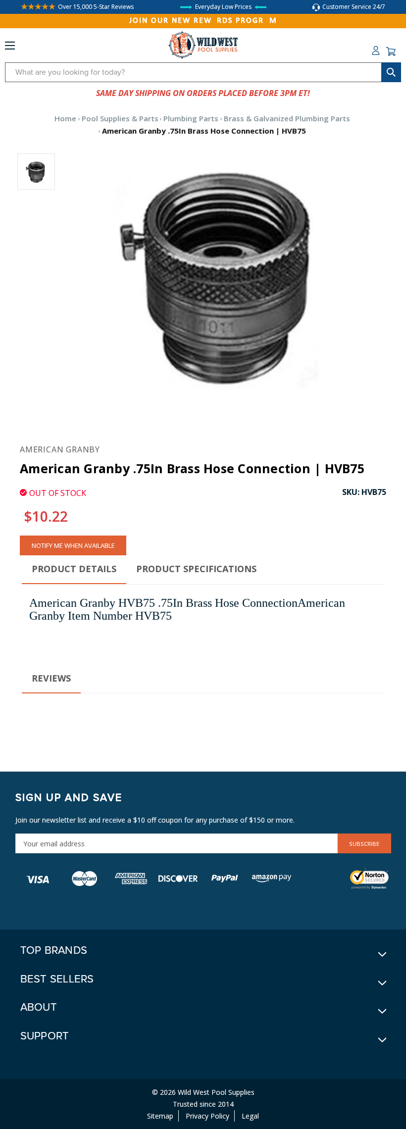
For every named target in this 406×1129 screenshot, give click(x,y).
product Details (74, 569)
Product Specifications (196, 569)
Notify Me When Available (73, 545)
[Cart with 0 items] (391, 51)
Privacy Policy (207, 1116)
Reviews (51, 678)
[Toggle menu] (10, 47)
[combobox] (203, 72)
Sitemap (160, 1116)
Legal (250, 1116)
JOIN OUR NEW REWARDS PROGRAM (203, 21)
